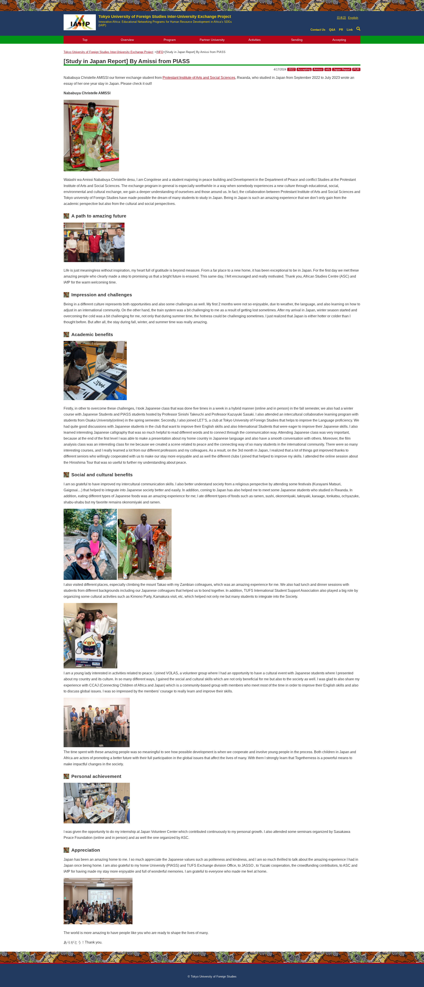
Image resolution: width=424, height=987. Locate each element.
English (353, 17)
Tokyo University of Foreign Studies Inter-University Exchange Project (165, 20)
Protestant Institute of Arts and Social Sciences (199, 77)
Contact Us (317, 29)
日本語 (341, 17)
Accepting (339, 40)
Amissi (318, 69)
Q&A (332, 29)
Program (170, 40)
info (328, 69)
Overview (127, 40)
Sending (297, 40)
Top (84, 40)
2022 (291, 69)
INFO (159, 52)
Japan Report (341, 69)
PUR (356, 69)
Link (350, 29)
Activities (254, 40)
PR (341, 29)
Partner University (212, 40)
